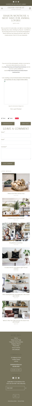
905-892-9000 (16, 366)
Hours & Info (16, 369)
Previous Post (7, 123)
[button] (16, 396)
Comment (4, 147)
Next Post (25, 123)
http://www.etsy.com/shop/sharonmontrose (15, 67)
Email (3, 140)
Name (3, 132)
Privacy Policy (16, 346)
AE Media (22, 401)
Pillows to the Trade (16, 340)
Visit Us (16, 338)
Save (17, 118)
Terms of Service (16, 348)
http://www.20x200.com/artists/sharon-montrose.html (18, 71)
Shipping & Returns (16, 344)
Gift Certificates (16, 350)
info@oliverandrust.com (16, 365)
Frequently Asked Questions (16, 342)
